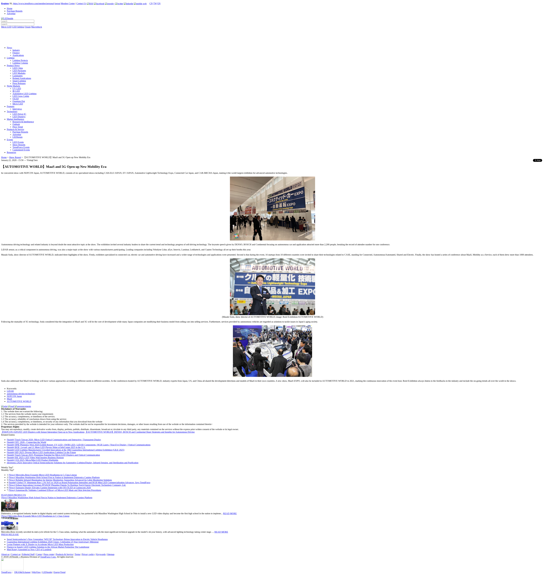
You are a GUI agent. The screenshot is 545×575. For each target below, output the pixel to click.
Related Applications (21, 78)
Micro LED (6, 27)
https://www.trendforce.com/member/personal (33, 3)
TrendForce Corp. (48, 557)
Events (10, 139)
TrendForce (6, 572)
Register (5, 3)
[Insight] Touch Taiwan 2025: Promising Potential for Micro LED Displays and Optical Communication (53, 455)
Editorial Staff (28, 554)
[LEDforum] (272, 42)
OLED (15, 99)
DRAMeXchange (22, 572)
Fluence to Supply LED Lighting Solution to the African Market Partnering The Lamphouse (48, 547)
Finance (16, 53)
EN (159, 3)
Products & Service (15, 129)
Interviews (17, 109)
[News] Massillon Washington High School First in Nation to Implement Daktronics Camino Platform (54, 477)
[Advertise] (272, 34)
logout (57, 3)
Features (10, 106)
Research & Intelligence (23, 122)
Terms (77, 554)
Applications (18, 55)
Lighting (10, 58)
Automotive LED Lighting (24, 93)
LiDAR (10, 391)
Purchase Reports (14, 11)
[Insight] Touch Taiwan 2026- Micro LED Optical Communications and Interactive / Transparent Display (54, 439)
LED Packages (19, 70)
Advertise (11, 13)
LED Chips (17, 68)
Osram (28, 27)
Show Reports (18, 145)
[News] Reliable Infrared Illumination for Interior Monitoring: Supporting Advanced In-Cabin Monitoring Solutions (60, 480)
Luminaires (17, 76)
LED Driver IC (19, 114)
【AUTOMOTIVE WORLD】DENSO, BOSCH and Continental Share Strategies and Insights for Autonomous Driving (140, 432)
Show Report (15, 157)
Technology (12, 111)
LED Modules (18, 73)
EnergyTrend (59, 572)
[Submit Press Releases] (272, 38)
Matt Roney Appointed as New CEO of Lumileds (29, 549)
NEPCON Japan (14, 396)
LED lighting (18, 27)
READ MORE (230, 513)
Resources (11, 152)
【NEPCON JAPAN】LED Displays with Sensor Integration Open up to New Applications (42, 432)
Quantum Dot (18, 101)
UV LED (16, 88)
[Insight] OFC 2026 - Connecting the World (26, 442)
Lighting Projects (20, 60)
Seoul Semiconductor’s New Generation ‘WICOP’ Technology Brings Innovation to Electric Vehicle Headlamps (57, 539)
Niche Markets (13, 86)
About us (5, 554)
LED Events (18, 142)
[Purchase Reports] (272, 30)
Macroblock (36, 27)
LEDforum (17, 137)
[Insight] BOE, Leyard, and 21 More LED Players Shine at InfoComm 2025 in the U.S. (46, 447)
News (9, 47)
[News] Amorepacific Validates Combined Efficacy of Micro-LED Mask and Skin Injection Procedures (55, 490)
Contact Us (81, 3)
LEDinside (47, 572)
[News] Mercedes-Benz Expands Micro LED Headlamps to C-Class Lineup (43, 475)
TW (155, 3)
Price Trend (17, 127)
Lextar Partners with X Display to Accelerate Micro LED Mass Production (40, 544)
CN (151, 3)
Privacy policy (88, 554)
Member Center (68, 3)
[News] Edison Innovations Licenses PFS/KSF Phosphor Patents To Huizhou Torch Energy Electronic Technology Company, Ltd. (67, 485)
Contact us (15, 554)
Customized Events (21, 150)
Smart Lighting (19, 81)
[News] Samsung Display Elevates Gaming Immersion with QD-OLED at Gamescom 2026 (50, 487)
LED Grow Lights (20, 96)
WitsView (36, 572)
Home (9, 8)
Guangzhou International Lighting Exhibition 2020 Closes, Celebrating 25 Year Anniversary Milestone (53, 542)
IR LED (16, 91)
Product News (13, 65)
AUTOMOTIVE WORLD (19, 401)
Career (39, 554)
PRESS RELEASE (10, 534)
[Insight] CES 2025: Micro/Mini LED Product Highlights (32, 460)
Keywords (101, 554)
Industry (16, 50)
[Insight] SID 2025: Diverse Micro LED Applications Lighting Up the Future (41, 452)
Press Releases (19, 83)
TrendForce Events (21, 147)
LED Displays (18, 116)
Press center (49, 554)
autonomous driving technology (21, 393)
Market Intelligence (15, 119)
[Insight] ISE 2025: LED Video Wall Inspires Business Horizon (35, 457)
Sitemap (110, 554)
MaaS (9, 399)
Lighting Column (20, 63)
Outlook (16, 124)
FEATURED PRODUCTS (13, 495)
